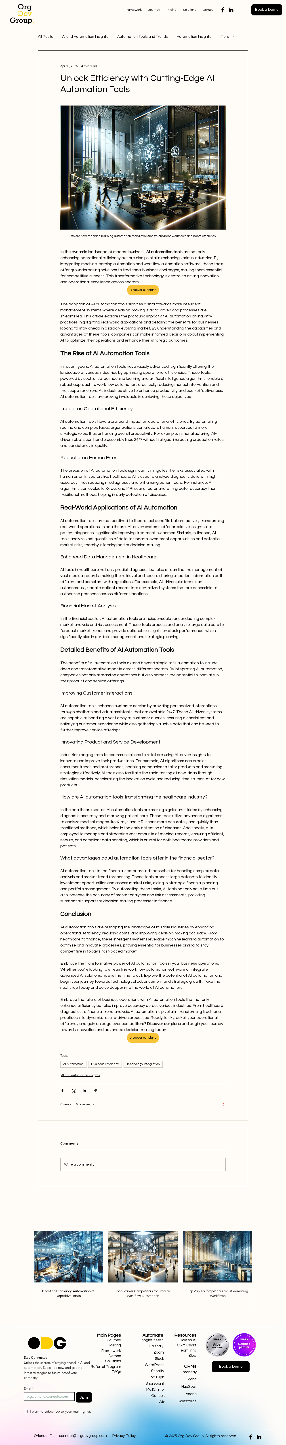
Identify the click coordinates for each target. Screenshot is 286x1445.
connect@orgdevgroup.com (83, 1436)
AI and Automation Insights (85, 37)
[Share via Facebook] (62, 1090)
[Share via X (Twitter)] (73, 1090)
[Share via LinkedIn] (84, 1090)
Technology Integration (143, 1064)
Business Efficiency (105, 1064)
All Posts (45, 37)
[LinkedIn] (231, 9)
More (224, 37)
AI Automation (73, 1064)
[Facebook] (222, 9)
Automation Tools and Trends (142, 37)
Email (29, 1388)
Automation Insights (194, 37)
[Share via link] (95, 1090)
